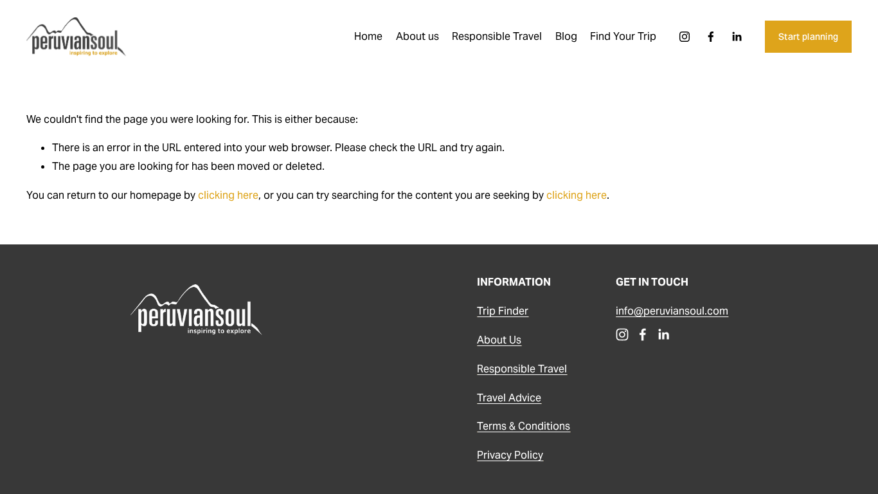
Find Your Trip (623, 36)
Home (368, 36)
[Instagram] (684, 36)
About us (417, 36)
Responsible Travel (497, 36)
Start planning (808, 36)
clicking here (228, 195)
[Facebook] (710, 36)
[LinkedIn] (736, 36)
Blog (566, 36)
